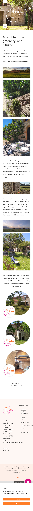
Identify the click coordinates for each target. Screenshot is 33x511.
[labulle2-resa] (16, 321)
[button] (28, 482)
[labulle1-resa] (16, 292)
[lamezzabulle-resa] (16, 350)
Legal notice (16, 472)
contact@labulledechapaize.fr (13, 442)
